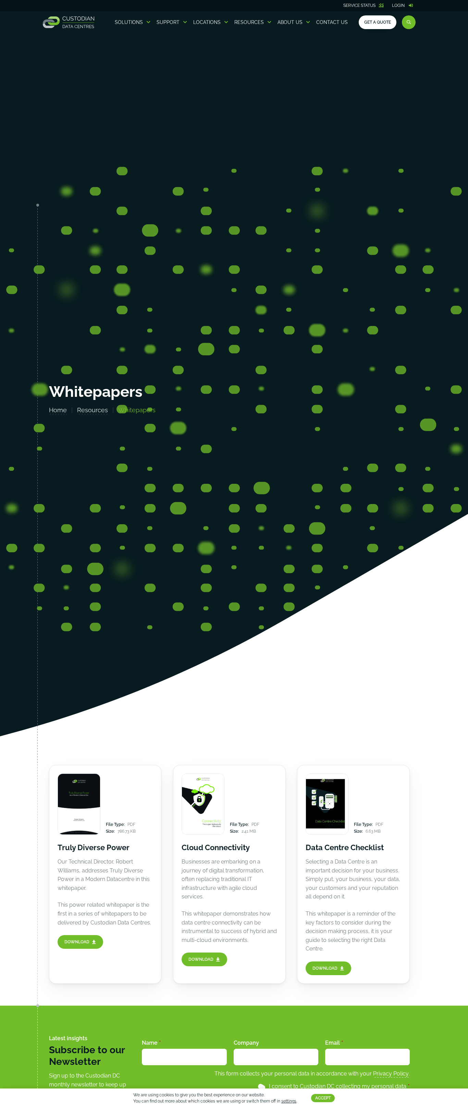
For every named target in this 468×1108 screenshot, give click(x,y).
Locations (207, 22)
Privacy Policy (391, 1073)
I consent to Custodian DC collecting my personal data (339, 1086)
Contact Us (332, 22)
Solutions (129, 22)
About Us (290, 22)
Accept (323, 1098)
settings (288, 1101)
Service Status (359, 5)
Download (76, 942)
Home (58, 410)
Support (168, 22)
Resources (249, 22)
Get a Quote (377, 22)
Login (398, 5)
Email (334, 1043)
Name (151, 1043)
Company (246, 1043)
